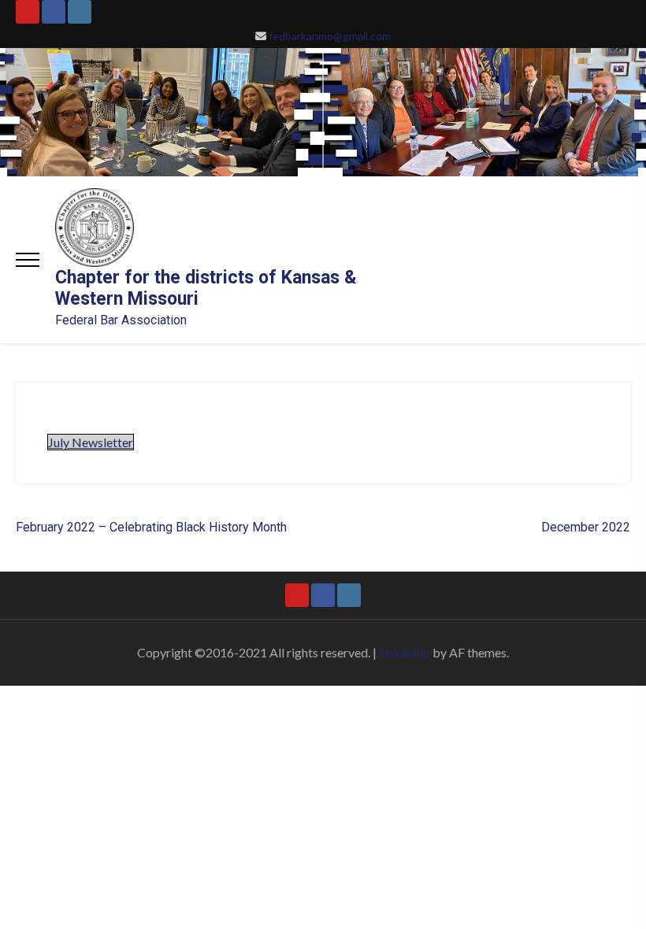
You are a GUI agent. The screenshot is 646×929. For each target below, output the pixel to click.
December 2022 (585, 527)
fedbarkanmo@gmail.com (330, 36)
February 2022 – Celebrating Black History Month (151, 527)
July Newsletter (90, 442)
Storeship (404, 652)
